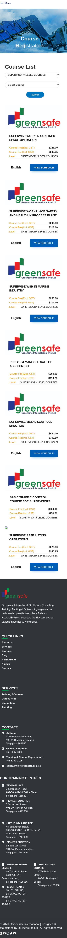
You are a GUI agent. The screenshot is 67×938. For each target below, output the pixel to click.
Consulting (8, 703)
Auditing (7, 707)
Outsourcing (9, 698)
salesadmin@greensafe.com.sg (24, 765)
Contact (6, 668)
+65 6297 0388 (14, 752)
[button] (2, 3)
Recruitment (9, 659)
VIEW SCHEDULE (44, 167)
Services (7, 646)
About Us (7, 642)
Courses (7, 651)
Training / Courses (12, 694)
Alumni (6, 664)
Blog (4, 655)
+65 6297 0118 (14, 760)
